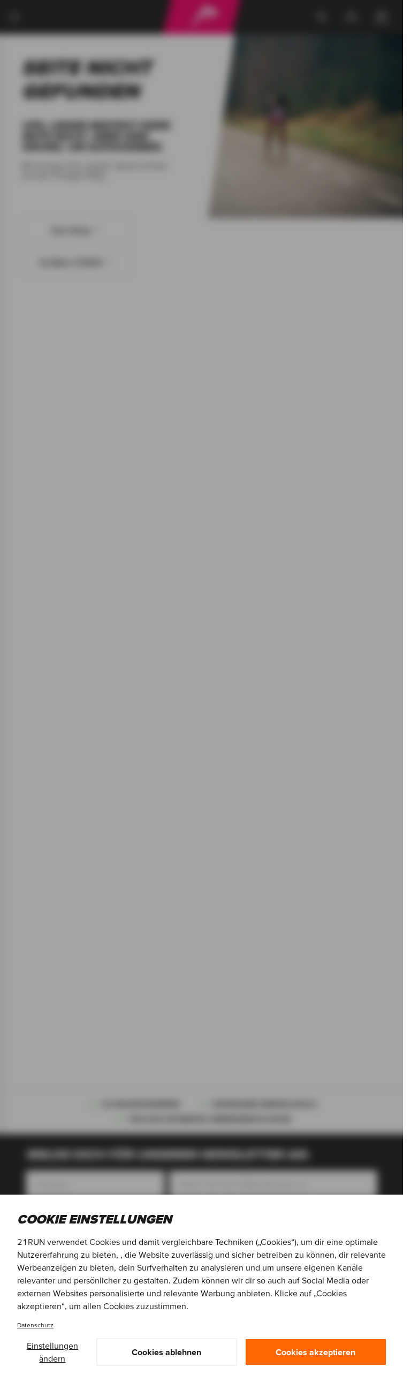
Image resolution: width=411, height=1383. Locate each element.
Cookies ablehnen (166, 1352)
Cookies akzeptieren (315, 1352)
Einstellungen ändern (52, 1352)
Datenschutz (35, 1324)
